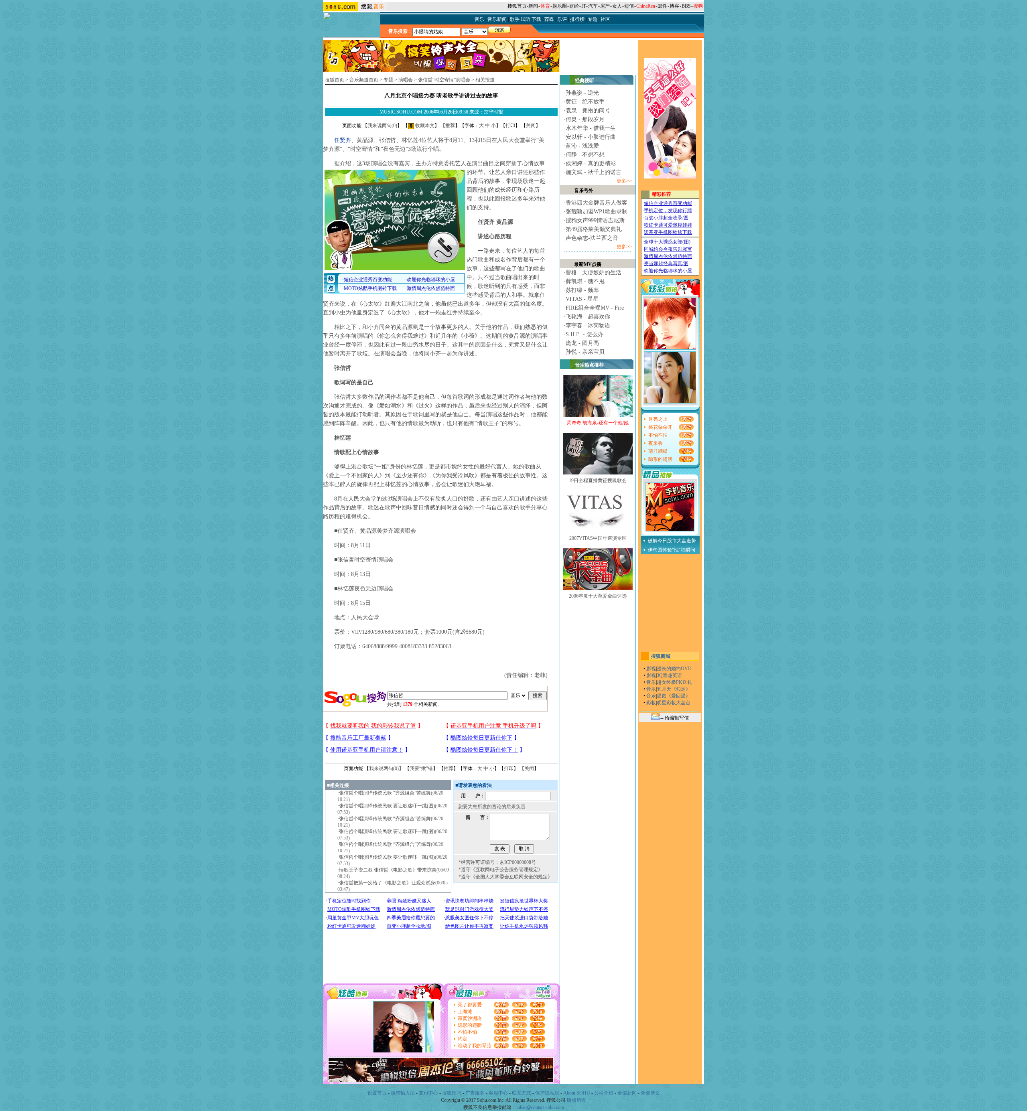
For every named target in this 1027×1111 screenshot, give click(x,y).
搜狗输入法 (403, 1093)
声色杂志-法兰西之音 (592, 238)
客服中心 (498, 1093)
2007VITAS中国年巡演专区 (598, 538)
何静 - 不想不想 (585, 155)
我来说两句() (382, 125)
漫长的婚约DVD (674, 668)
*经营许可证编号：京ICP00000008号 (497, 862)
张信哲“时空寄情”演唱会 (444, 80)
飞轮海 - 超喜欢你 (588, 317)
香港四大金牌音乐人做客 (596, 203)
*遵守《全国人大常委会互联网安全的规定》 (505, 877)
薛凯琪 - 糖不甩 (585, 281)
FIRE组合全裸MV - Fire (595, 308)
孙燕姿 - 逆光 (582, 93)
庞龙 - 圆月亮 (582, 343)
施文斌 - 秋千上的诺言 (593, 172)
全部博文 (650, 1093)
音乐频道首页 (363, 80)
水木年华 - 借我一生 (591, 128)
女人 (617, 6)
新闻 (533, 6)
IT (583, 6)
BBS (686, 6)
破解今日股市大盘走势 (672, 540)
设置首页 (377, 1093)
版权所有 (576, 1100)
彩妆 (651, 703)
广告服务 (475, 1093)
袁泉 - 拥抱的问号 (588, 110)
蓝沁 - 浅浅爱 (582, 146)
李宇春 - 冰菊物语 (588, 325)
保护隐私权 (547, 1093)
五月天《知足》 (673, 689)
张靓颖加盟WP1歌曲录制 (596, 212)
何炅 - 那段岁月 (585, 119)
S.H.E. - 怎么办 (584, 334)
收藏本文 (424, 125)
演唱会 (405, 80)
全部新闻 (627, 1093)
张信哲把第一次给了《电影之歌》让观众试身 (387, 883)
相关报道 (485, 80)
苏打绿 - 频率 (582, 290)
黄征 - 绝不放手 (585, 102)
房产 (605, 6)
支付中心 (428, 1093)
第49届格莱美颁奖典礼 (594, 229)
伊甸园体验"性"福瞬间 (671, 550)
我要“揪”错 (421, 768)
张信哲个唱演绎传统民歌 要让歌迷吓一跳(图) (387, 806)
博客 (674, 6)
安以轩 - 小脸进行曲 (591, 137)
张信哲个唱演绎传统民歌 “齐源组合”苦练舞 (385, 793)
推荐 (450, 125)
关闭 (531, 125)
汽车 (593, 6)
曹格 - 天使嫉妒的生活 (593, 273)
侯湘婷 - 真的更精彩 (591, 163)
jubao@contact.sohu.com (540, 1107)
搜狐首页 (517, 6)
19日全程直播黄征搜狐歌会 (598, 480)
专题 (388, 80)
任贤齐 (342, 140)
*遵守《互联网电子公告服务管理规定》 (501, 869)
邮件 (662, 6)
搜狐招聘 (451, 1093)
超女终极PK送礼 (674, 682)
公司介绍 (603, 1093)
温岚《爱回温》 (673, 696)
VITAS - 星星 (582, 299)
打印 (510, 125)
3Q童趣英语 (669, 675)
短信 (629, 6)
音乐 (651, 682)
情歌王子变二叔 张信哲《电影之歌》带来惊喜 (387, 870)
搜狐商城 (660, 656)
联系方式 (521, 1093)
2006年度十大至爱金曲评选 (598, 596)
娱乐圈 (559, 6)
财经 (574, 6)
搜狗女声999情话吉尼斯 (595, 220)
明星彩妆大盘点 (673, 703)
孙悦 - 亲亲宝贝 (585, 352)
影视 (651, 668)
